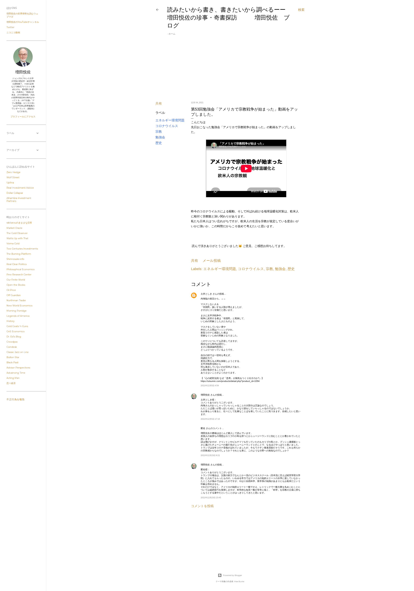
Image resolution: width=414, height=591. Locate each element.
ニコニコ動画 (13, 32)
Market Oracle (14, 228)
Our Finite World (15, 279)
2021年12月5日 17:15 (210, 419)
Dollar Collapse (14, 193)
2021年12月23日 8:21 (210, 455)
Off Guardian (13, 295)
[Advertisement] (230, 70)
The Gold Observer (16, 233)
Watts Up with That (17, 238)
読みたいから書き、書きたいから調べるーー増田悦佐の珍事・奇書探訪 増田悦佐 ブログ (228, 17)
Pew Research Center (18, 274)
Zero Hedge (13, 172)
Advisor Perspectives (18, 367)
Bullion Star (12, 357)
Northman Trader (16, 300)
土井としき (206, 294)
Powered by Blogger (232, 575)
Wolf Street (12, 177)
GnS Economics (15, 331)
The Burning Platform (18, 253)
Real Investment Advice (20, 187)
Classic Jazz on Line (17, 352)
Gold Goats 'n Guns (17, 326)
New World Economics (19, 305)
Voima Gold (12, 243)
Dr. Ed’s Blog (13, 336)
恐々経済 (11, 383)
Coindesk (11, 347)
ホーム (172, 33)
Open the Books (15, 284)
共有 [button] (158, 103)
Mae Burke (239, 581)
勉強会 (160, 137)
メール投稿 (212, 261)
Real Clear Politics (16, 264)
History (10, 321)
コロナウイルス (166, 126)
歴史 (158, 143)
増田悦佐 (205, 395)
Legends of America (17, 315)
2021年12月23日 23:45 (211, 497)
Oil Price (11, 290)
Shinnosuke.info (15, 259)
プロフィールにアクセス (23, 116)
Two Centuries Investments (22, 248)
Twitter (10, 27)
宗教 (158, 131)
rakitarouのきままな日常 (19, 222)
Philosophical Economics (20, 269)
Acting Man (13, 378)
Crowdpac (12, 341)
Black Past (12, 362)
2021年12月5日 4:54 (210, 385)
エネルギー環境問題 (170, 120)
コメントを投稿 (202, 506)
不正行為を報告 (15, 399)
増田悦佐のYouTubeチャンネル (22, 22)
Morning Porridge (16, 310)
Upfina (10, 182)
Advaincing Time (15, 372)
